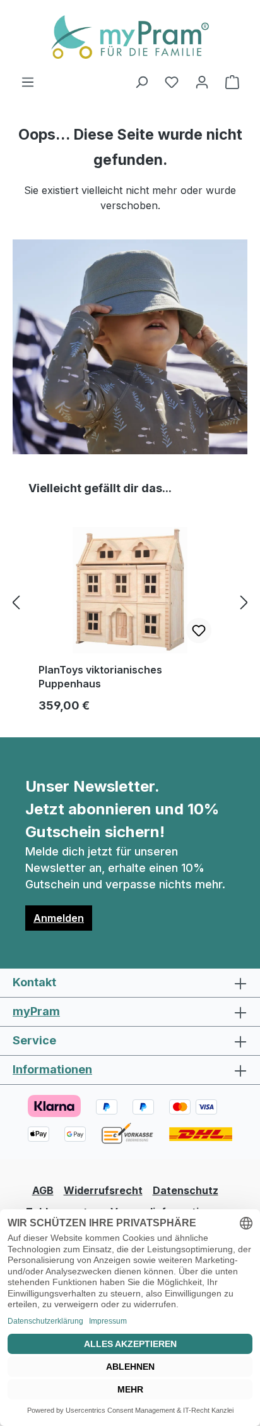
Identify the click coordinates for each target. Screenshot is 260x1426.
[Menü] (28, 81)
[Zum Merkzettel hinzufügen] (198, 630)
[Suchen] (141, 81)
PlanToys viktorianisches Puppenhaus (100, 676)
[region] (130, 602)
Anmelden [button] (58, 918)
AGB (43, 1190)
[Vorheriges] (15, 602)
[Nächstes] (244, 602)
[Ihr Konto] (202, 81)
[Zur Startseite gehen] (130, 37)
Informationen (52, 1069)
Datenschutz (185, 1190)
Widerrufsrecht (103, 1190)
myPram (36, 1011)
